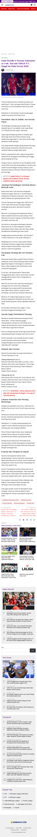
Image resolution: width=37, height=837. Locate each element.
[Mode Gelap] (32, 4)
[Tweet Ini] (23, 519)
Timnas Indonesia (19, 503)
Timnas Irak (30, 503)
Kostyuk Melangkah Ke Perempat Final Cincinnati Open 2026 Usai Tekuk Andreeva (19, 748)
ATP (5, 797)
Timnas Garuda (7, 503)
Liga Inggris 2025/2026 (25, 804)
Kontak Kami (27, 828)
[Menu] (2, 4)
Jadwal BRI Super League (12, 801)
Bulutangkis (7, 807)
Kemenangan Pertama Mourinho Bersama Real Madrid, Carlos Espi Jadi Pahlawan (27, 557)
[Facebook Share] (20, 519)
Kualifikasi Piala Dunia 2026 (10, 500)
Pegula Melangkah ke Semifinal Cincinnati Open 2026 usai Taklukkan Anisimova (19, 774)
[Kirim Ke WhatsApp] (34, 519)
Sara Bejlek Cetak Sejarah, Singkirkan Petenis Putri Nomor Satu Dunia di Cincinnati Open (20, 761)
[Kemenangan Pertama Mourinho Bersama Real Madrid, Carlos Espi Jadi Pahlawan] (28, 550)
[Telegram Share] (30, 519)
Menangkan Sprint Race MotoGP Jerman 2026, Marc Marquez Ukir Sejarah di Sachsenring (19, 614)
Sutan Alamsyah (9, 69)
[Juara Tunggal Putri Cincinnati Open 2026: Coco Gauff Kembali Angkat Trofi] (18, 669)
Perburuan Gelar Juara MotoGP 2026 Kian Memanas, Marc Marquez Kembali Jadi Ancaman (19, 626)
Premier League (27, 801)
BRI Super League (15, 797)
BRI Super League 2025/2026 (19, 794)
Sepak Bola (4, 58)
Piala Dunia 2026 (26, 500)
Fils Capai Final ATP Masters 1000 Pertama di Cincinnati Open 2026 (20, 708)
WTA (5, 794)
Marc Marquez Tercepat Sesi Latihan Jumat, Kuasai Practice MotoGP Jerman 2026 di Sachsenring (20, 620)
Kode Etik (18, 828)
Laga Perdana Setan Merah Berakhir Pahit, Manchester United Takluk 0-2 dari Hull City (9, 575)
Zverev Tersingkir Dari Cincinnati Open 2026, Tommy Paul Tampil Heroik (20, 767)
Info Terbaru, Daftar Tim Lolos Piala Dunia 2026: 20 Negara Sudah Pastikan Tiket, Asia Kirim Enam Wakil (27, 512)
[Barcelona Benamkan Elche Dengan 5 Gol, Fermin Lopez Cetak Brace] (28, 532)
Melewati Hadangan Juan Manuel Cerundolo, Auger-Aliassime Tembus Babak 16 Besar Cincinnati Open (20, 735)
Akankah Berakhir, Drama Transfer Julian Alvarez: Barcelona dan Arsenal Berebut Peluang (9, 539)
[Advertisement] (18, 31)
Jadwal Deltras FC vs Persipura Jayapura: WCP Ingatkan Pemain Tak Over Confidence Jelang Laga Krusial (16, 178)
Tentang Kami (15, 830)
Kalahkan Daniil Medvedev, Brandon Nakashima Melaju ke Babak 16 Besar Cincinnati (18, 729)
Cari (2, 647)
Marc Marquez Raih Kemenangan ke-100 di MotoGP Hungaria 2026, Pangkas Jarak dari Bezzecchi (20, 633)
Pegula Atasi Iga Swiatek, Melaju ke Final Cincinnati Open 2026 (19, 701)
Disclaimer (24, 830)
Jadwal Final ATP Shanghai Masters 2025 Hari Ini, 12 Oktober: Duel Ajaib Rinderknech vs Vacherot (9, 512)
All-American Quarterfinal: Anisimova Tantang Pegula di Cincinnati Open (20, 754)
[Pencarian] (35, 4)
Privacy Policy (10, 828)
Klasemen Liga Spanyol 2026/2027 (26, 575)
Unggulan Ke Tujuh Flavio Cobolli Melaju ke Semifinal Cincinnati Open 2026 (19, 780)
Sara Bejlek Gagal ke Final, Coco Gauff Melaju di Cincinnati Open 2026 (20, 695)
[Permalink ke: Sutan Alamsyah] (2, 70)
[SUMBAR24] (9, 4)
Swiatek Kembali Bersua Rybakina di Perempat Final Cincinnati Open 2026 (18, 742)
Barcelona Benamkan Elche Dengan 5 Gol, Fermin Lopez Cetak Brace (27, 539)
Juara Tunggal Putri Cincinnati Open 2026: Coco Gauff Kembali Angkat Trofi (19, 682)
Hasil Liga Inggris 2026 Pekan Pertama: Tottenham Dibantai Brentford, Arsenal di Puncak (8, 557)
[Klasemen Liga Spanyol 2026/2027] (28, 568)
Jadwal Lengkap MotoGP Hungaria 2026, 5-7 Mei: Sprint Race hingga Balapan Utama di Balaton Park (20, 639)
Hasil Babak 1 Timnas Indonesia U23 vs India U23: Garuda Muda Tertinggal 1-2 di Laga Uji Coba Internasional (19, 393)
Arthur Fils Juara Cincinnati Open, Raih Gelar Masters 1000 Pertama (20, 688)
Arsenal (17, 807)
